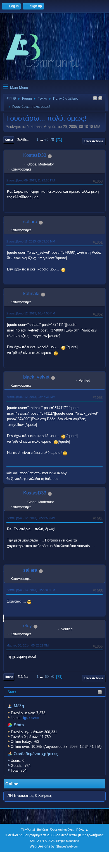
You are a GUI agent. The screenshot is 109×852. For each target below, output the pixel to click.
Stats (12, 692)
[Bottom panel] (100, 98)
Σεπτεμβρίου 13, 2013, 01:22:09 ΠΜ (30, 590)
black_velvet (36, 377)
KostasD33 (34, 155)
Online (11, 784)
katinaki (31, 293)
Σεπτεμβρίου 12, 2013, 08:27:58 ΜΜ (30, 518)
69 (46, 139)
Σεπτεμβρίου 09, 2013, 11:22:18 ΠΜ (30, 180)
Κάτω (9, 139)
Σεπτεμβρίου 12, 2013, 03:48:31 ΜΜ (30, 396)
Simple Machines (67, 840)
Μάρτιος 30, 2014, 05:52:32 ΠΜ (27, 645)
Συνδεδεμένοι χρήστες (36, 753)
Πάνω (9, 676)
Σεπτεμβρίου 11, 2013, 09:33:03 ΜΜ (30, 241)
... (42, 139)
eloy (27, 625)
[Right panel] (95, 98)
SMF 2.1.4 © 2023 (42, 840)
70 (52, 139)
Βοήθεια (42, 829)
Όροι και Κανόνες (62, 829)
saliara (30, 221)
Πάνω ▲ (82, 829)
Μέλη (19, 706)
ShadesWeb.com (67, 846)
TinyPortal (28, 829)
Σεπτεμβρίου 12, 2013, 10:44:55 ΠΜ (30, 313)
